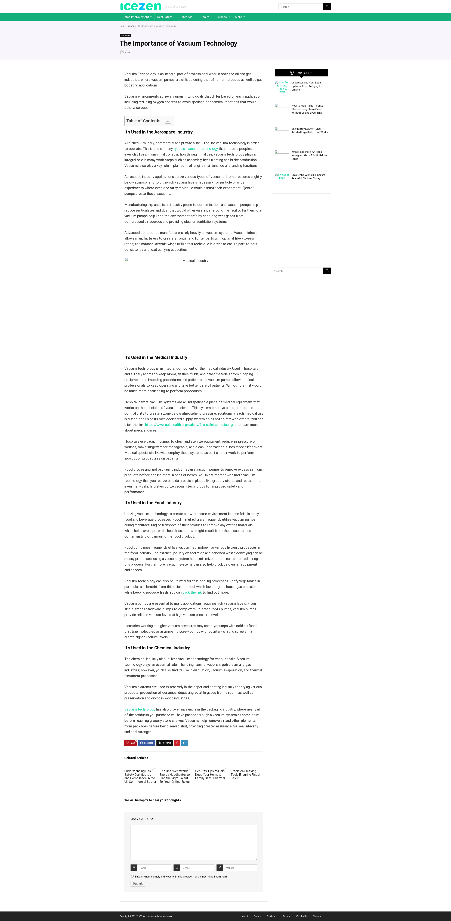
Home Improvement (135, 17)
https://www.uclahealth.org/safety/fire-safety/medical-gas (190, 425)
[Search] (327, 6)
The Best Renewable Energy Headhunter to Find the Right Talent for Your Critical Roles (175, 776)
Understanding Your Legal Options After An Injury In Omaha (306, 86)
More (238, 17)
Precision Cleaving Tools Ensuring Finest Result (245, 774)
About (245, 916)
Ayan (127, 52)
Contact (257, 916)
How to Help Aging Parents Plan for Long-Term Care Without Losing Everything (307, 109)
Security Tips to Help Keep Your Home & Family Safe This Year (210, 774)
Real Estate (164, 17)
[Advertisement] (301, 236)
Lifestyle (186, 17)
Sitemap (317, 916)
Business (221, 17)
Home (122, 26)
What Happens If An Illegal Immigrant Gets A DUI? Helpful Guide (309, 155)
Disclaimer (272, 916)
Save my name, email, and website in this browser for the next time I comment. (181, 876)
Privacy (286, 916)
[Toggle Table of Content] (166, 121)
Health (205, 17)
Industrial (131, 26)
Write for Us (301, 916)
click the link (192, 592)
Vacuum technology (139, 709)
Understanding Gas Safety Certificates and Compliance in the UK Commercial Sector (140, 776)
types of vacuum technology (196, 149)
